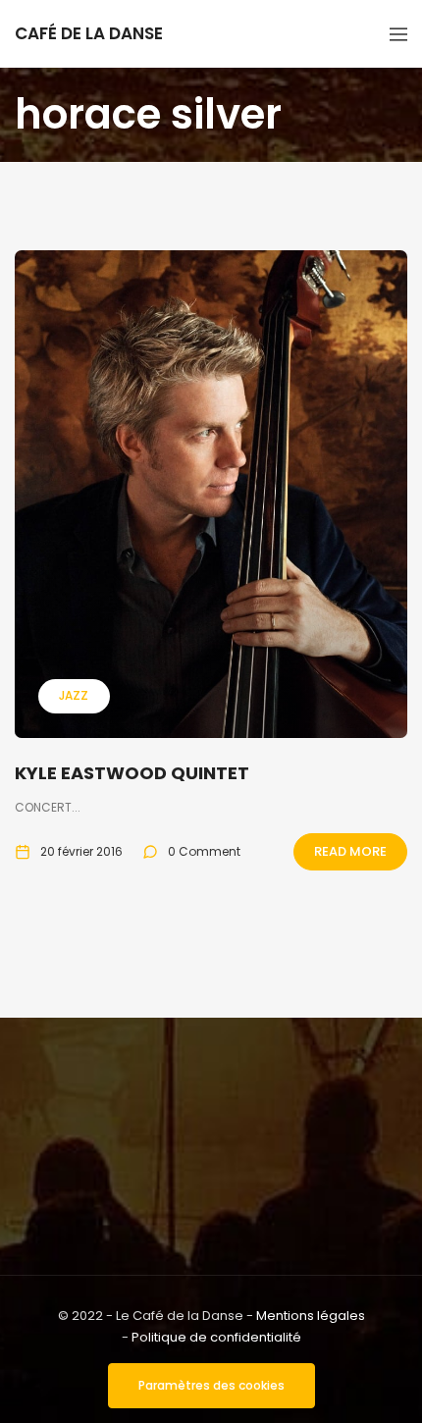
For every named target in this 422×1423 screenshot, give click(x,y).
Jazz (73, 695)
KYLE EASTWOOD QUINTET (132, 773)
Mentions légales (310, 1315)
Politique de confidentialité (216, 1337)
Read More (350, 851)
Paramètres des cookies (211, 1385)
